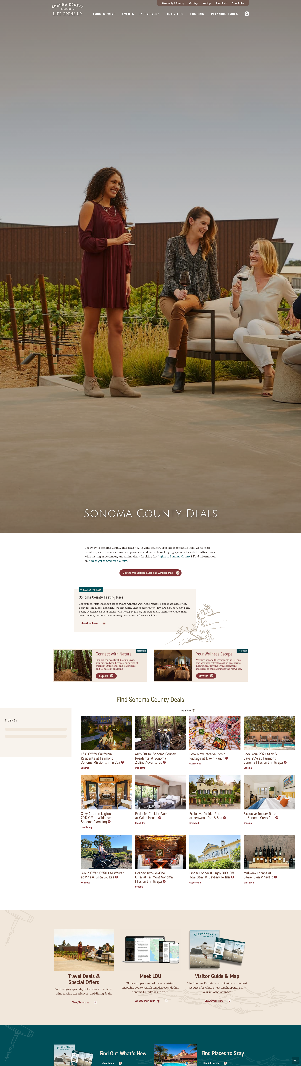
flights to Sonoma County (174, 556)
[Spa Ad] (201, 665)
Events (128, 14)
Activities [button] (174, 14)
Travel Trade (221, 3)
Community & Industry (173, 3)
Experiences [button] (149, 14)
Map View (186, 710)
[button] (245, 13)
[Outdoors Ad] (100, 665)
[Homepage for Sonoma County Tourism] (67, 9)
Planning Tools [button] (224, 14)
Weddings (193, 3)
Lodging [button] (197, 14)
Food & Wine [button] (104, 14)
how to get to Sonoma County (108, 560)
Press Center (238, 3)
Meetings (207, 3)
